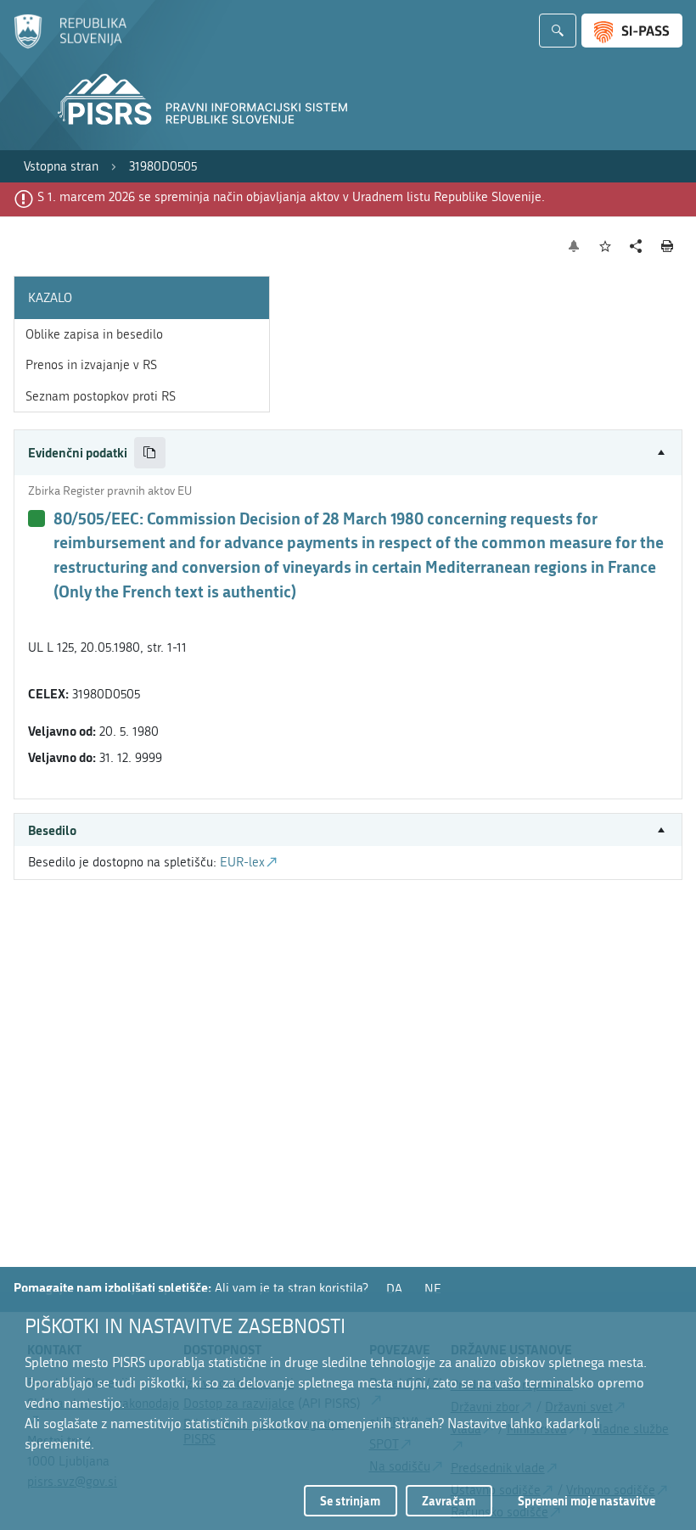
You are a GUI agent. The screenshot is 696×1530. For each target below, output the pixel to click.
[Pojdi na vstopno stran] (70, 45)
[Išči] (557, 31)
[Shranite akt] (605, 246)
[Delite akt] (636, 246)
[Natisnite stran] (667, 246)
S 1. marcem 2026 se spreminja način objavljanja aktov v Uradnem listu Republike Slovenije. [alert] (291, 197)
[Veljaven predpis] (36, 518)
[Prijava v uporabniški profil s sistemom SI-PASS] (631, 31)
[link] (61, 166)
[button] (348, 452)
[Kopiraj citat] (150, 452)
